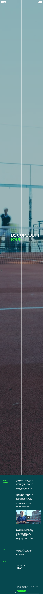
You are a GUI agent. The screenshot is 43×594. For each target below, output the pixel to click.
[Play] (28, 517)
